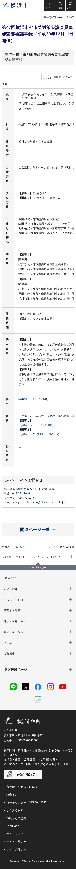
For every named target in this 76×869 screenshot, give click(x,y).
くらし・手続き (49, 557)
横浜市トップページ (26, 557)
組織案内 (12, 794)
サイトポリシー (16, 841)
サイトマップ (14, 833)
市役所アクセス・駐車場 (21, 786)
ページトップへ (38, 567)
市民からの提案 (16, 818)
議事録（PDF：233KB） (34, 399)
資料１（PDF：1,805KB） (38, 425)
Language (12, 825)
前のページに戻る (15, 547)
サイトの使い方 (16, 849)
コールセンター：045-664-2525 (26, 802)
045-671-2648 (21, 493)
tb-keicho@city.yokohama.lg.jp (45, 502)
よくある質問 (14, 810)
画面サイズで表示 (63, 76)
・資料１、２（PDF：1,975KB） (39, 434)
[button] (49, 5)
